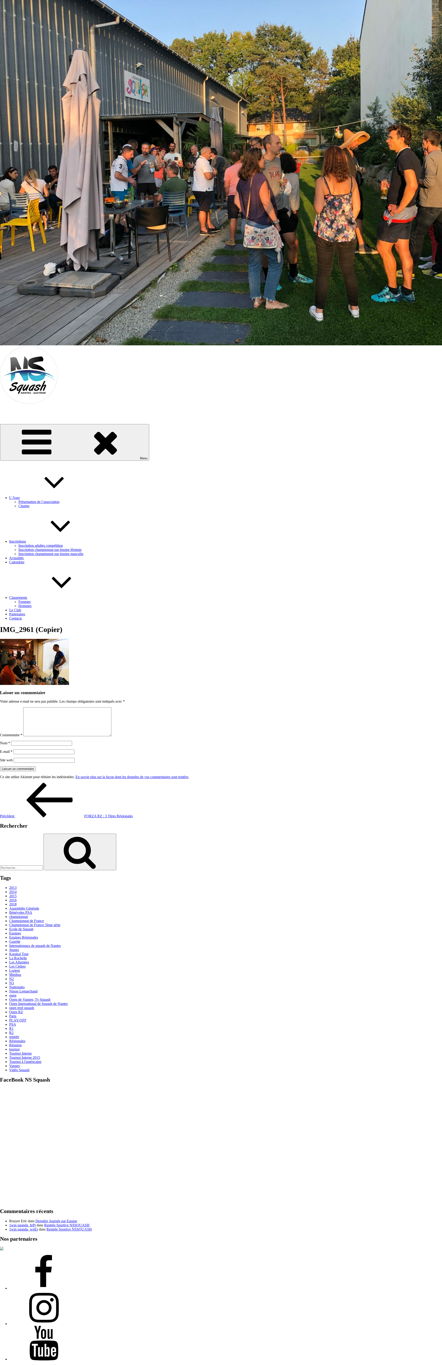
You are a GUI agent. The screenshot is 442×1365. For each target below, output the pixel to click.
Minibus (15, 975)
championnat (18, 917)
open (12, 995)
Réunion (15, 1045)
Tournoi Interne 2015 (24, 1057)
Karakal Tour (19, 954)
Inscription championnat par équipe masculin (50, 554)
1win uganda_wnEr (23, 1229)
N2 (11, 979)
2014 (13, 892)
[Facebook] (43, 1288)
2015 (13, 896)
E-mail (6, 752)
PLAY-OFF (17, 1020)
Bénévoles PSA (20, 912)
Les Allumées (19, 962)
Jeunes (14, 950)
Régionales (17, 1041)
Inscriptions (17, 541)
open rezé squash (21, 1008)
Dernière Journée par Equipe (56, 1221)
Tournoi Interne (20, 1053)
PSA (12, 1024)
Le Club (15, 610)
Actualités (16, 558)
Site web (6, 760)
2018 (13, 904)
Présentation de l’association (38, 502)
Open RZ (16, 1012)
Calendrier (16, 562)
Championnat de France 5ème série (34, 925)
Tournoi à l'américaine (25, 1062)
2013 (13, 888)
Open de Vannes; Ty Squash (29, 999)
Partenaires (17, 614)
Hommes (25, 606)
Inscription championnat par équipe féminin (49, 550)
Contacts (15, 618)
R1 (11, 1028)
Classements (18, 598)
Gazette (14, 941)
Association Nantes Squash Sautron (26, 410)
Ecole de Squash (21, 929)
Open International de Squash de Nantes (38, 1004)
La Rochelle (18, 958)
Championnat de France (26, 921)
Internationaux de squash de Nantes (35, 946)
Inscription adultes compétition (40, 545)
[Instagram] (43, 1324)
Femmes (24, 602)
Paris (12, 1016)
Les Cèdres (17, 966)
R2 (11, 1033)
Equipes (15, 933)
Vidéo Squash (19, 1070)
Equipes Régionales (23, 937)
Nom (5, 743)
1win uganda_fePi (22, 1225)
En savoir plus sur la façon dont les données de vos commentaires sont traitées (132, 777)
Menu (143, 458)
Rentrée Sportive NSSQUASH (67, 1225)
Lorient (14, 970)
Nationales (17, 987)
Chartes (23, 506)
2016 (13, 900)
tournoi (14, 1049)
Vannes (14, 1066)
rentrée (14, 1037)
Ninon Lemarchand (23, 991)
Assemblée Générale (24, 908)
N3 (11, 983)
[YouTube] (43, 1359)
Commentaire (11, 735)
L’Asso (14, 498)
